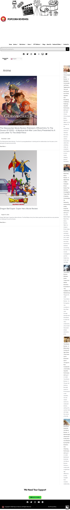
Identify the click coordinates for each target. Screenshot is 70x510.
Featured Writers (57, 44)
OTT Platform (36, 44)
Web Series (22, 44)
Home (10, 44)
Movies (15, 44)
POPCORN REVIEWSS (18, 19)
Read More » (3, 146)
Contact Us (66, 44)
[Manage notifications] (3, 507)
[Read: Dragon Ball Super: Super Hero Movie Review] (18, 178)
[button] (16, 44)
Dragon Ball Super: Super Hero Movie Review (19, 208)
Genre (29, 44)
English (14, 58)
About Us (49, 44)
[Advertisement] (35, 32)
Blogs (44, 44)
